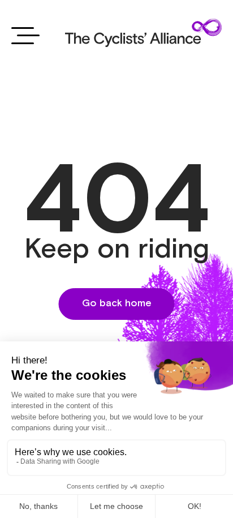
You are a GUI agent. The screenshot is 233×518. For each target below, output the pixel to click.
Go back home (117, 303)
